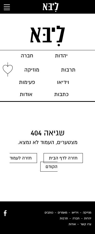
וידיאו (63, 82)
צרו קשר (85, 224)
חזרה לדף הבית (63, 158)
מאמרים (62, 212)
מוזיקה (31, 70)
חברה (27, 56)
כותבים (49, 212)
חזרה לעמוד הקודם (34, 162)
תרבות (68, 70)
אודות (26, 94)
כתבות (61, 94)
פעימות (27, 82)
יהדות (61, 56)
